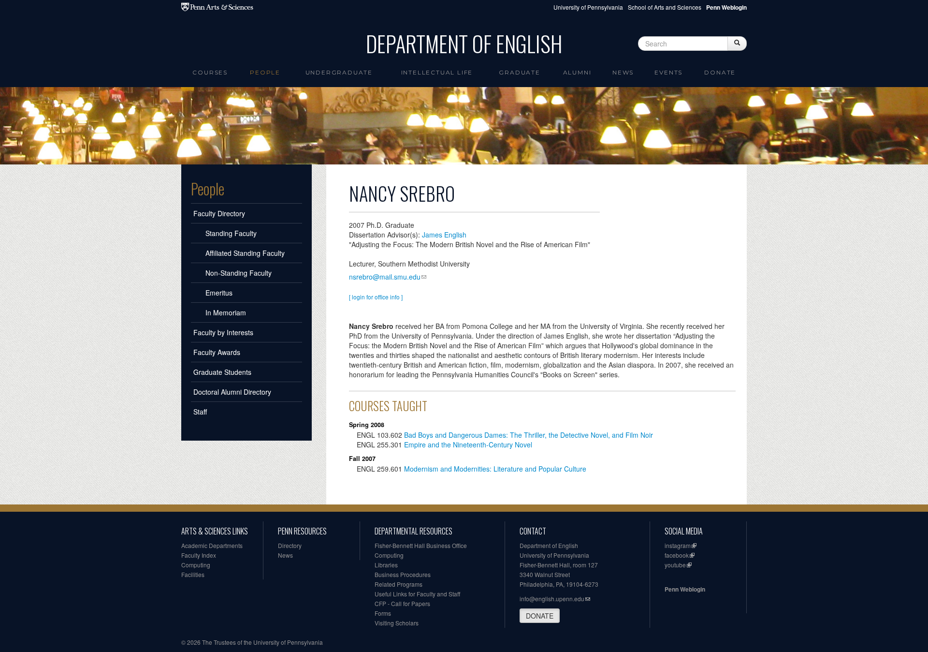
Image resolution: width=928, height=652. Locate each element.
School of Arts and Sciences (664, 7)
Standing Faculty (231, 233)
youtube (675, 565)
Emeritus (218, 292)
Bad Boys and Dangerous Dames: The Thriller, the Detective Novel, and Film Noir (528, 435)
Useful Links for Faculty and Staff (417, 594)
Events (668, 72)
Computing (195, 565)
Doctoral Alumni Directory (232, 392)
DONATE (539, 616)
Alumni (577, 72)
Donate (720, 72)
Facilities (192, 574)
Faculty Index (198, 555)
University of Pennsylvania (588, 7)
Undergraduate (339, 72)
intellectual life (437, 72)
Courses (210, 72)
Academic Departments (212, 545)
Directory (290, 545)
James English (444, 234)
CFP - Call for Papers (402, 603)
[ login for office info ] (376, 297)
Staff (200, 411)
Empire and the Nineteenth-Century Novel (468, 444)
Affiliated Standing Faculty (245, 253)
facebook (677, 555)
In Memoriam (225, 312)
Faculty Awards (216, 352)
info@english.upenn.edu (552, 598)
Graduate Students (222, 372)
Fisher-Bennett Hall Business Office (421, 545)
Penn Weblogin (685, 589)
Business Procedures (403, 574)
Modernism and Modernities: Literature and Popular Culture (495, 469)
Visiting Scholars (397, 623)
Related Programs (398, 584)
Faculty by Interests (223, 332)
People (265, 72)
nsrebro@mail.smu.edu (384, 277)
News (623, 72)
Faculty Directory (219, 213)
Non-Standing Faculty (238, 273)
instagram (678, 545)
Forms (383, 613)
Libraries (386, 565)
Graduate (519, 72)
